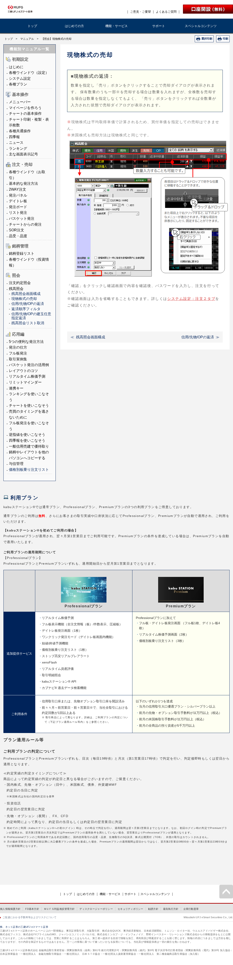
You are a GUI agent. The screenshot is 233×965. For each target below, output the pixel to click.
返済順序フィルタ (26, 309)
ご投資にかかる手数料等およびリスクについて (29, 917)
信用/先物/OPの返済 (27, 304)
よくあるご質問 (166, 11)
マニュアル (27, 38)
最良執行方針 (171, 909)
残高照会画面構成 (26, 294)
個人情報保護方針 (10, 909)
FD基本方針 (32, 909)
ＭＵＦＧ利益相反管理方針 (59, 909)
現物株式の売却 (24, 299)
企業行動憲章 (191, 909)
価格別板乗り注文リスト (29, 469)
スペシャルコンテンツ (201, 26)
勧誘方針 (153, 909)
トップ (32, 26)
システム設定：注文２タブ (191, 299)
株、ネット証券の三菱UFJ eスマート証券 (24, 926)
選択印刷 (206, 38)
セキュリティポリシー (130, 909)
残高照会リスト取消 (27, 323)
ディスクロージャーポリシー (96, 909)
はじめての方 (74, 26)
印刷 (225, 38)
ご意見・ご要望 (140, 11)
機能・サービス (116, 26)
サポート (158, 26)
